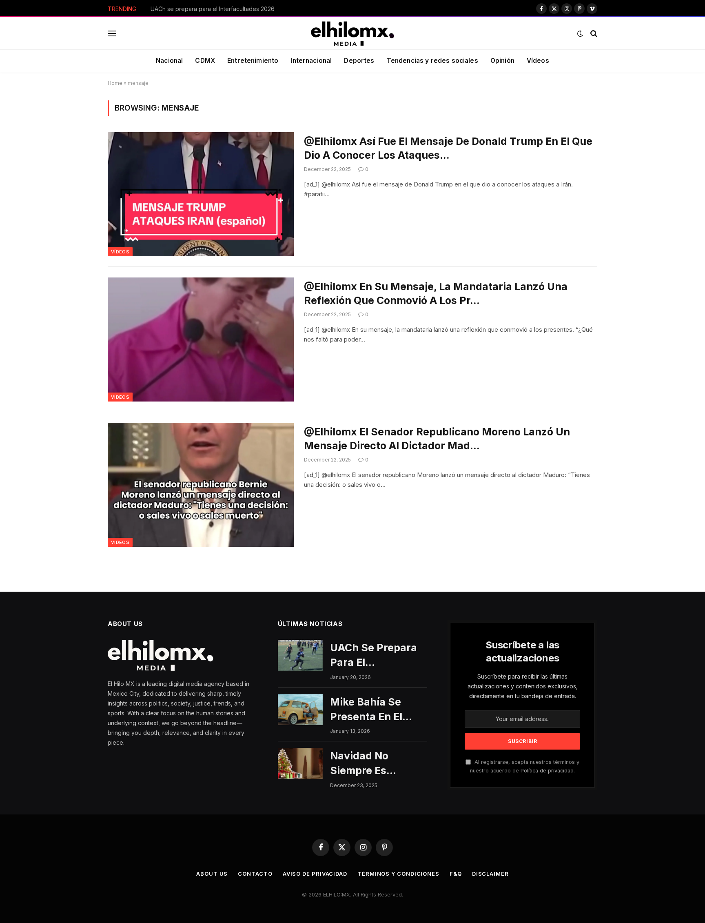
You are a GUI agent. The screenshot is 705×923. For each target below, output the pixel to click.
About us (212, 873)
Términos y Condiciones (398, 873)
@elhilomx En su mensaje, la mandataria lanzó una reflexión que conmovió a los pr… (436, 293)
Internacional (311, 60)
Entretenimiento (252, 60)
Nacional (169, 60)
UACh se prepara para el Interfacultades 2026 (373, 655)
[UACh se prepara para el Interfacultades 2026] (300, 655)
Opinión (502, 60)
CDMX (205, 60)
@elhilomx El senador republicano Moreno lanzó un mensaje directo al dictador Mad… (437, 439)
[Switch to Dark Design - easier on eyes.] (580, 33)
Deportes (359, 60)
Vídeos (538, 60)
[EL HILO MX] (352, 33)
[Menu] (112, 33)
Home (115, 83)
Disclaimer (490, 873)
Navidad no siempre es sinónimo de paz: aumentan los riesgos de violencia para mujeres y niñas (374, 764)
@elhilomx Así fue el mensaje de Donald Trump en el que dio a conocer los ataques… (448, 148)
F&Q (456, 873)
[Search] (593, 33)
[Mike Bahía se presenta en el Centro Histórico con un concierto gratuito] (300, 709)
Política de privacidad (547, 771)
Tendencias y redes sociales (432, 60)
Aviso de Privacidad (315, 873)
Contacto (255, 873)
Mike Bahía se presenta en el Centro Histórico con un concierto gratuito (242, 8)
